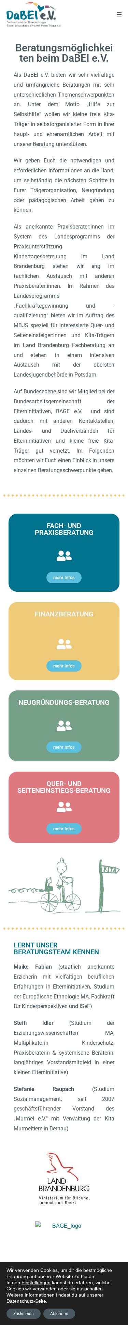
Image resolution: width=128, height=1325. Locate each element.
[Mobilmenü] (119, 14)
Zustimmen (23, 1313)
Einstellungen (36, 1282)
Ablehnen (59, 1313)
